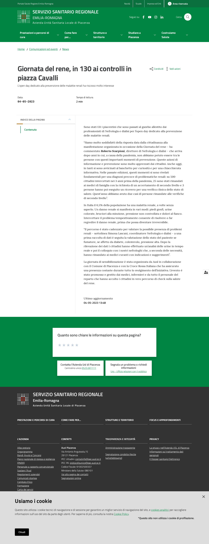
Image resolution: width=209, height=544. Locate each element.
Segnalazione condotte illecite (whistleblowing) (120, 456)
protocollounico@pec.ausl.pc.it (85, 463)
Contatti (66, 439)
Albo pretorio (23, 448)
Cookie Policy (121, 514)
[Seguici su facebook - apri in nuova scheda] (142, 17)
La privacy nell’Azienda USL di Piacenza (169, 448)
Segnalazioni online (71, 478)
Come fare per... (71, 420)
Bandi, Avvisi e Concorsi (29, 455)
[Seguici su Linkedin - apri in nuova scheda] (161, 17)
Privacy (154, 439)
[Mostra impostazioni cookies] (206, 272)
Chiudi (22, 532)
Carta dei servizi (25, 489)
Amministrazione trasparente (120, 448)
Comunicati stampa (27, 478)
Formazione (23, 485)
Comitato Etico (24, 482)
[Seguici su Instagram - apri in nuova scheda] (154, 17)
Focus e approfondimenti (165, 420)
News (65, 49)
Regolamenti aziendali (28, 474)
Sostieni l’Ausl (24, 470)
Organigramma (24, 451)
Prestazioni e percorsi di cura (36, 420)
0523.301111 (89, 368)
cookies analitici (160, 510)
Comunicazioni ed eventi (43, 49)
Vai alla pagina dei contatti (74, 474)
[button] (187, 17)
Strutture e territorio (119, 420)
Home (21, 49)
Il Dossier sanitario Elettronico (164, 459)
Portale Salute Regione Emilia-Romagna (35, 3)
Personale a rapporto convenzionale (35, 467)
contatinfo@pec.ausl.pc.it (88, 459)
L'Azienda (23, 439)
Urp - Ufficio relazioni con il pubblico (129, 371)
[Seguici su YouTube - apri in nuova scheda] (148, 17)
